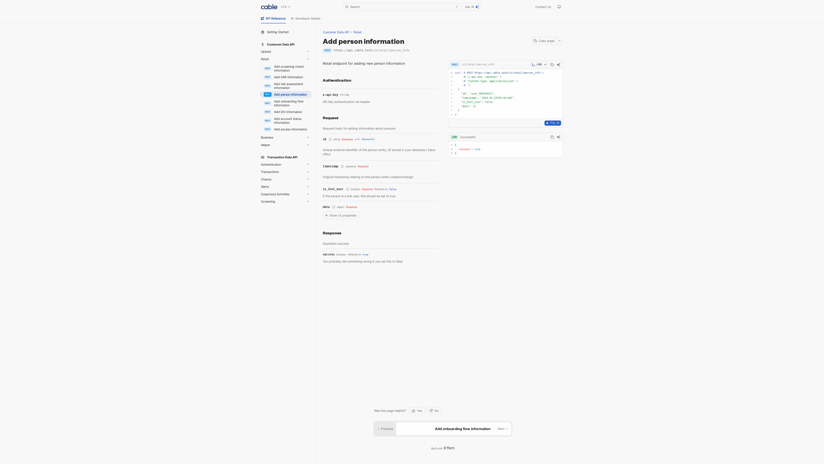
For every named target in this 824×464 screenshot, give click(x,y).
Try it (554, 122)
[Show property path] (330, 139)
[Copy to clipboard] (552, 65)
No (437, 410)
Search (404, 7)
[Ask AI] (558, 64)
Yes (419, 410)
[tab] (273, 18)
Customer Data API (336, 32)
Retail (357, 32)
